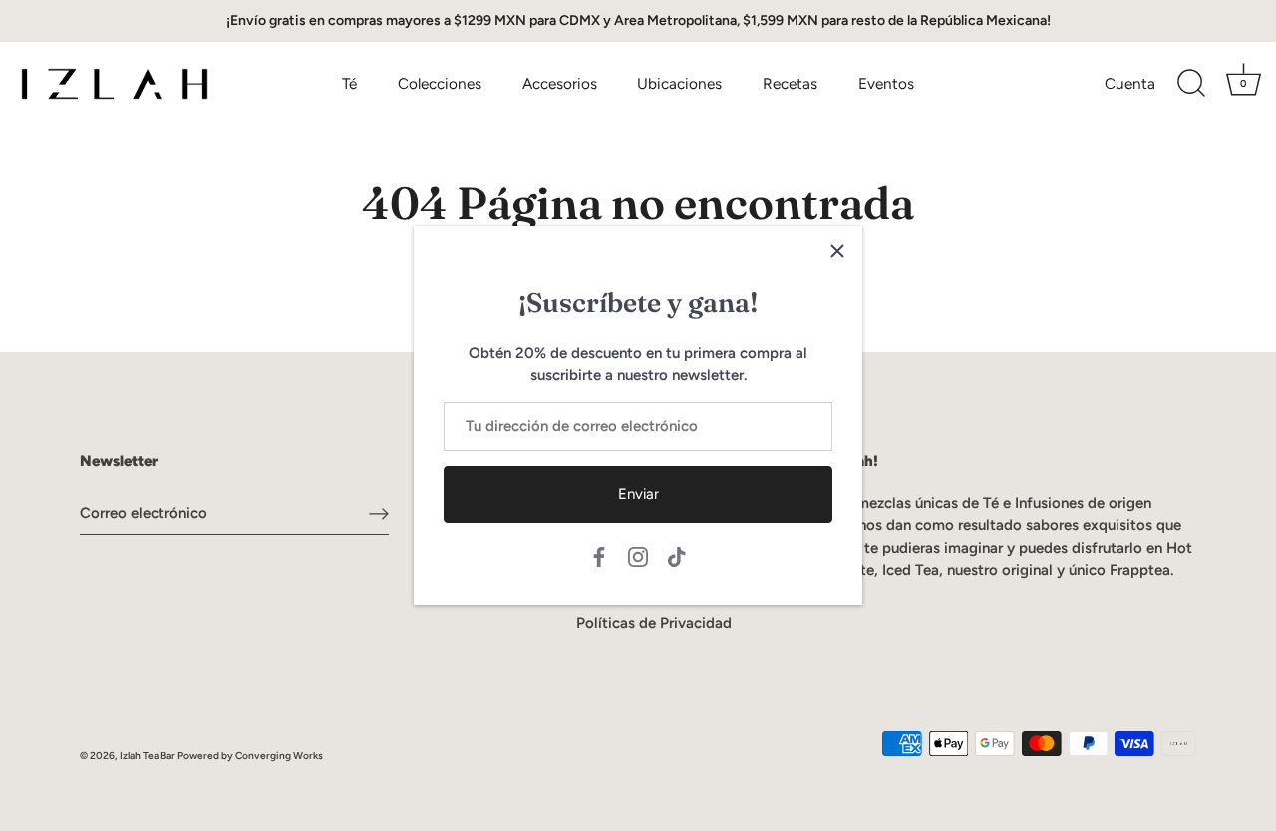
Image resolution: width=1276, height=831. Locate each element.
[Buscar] (1191, 84)
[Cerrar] (837, 251)
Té (349, 83)
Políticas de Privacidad (654, 623)
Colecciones (439, 83)
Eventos (886, 83)
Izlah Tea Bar (147, 755)
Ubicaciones (679, 83)
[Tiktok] (677, 556)
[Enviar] (379, 513)
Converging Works (279, 755)
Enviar (638, 494)
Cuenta (1130, 83)
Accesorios (559, 83)
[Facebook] (599, 556)
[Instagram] (638, 556)
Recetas (790, 83)
